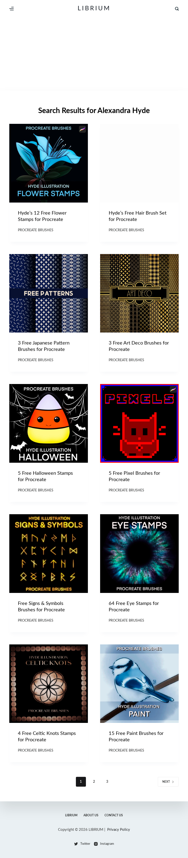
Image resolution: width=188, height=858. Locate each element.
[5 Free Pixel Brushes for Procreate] (139, 423)
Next (166, 781)
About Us (90, 815)
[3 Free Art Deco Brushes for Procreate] (139, 293)
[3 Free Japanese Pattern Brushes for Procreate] (48, 293)
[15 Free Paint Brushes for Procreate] (139, 683)
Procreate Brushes (35, 230)
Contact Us (114, 815)
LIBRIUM (94, 8)
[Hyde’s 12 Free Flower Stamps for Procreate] (48, 163)
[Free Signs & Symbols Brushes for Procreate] (48, 553)
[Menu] (11, 8)
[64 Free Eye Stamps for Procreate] (139, 553)
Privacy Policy (118, 830)
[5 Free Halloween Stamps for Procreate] (48, 423)
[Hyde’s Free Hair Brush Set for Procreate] (139, 163)
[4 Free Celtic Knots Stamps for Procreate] (48, 683)
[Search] (177, 9)
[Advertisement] (94, 54)
